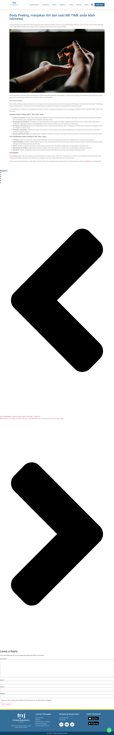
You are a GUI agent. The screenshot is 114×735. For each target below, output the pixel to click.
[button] (92, 4)
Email (2, 686)
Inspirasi (78, 5)
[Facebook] (67, 724)
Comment (3, 658)
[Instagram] (61, 724)
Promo (71, 5)
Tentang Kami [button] (34, 5)
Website (2, 693)
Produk (54, 5)
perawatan (88, 161)
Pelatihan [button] (62, 5)
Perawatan (45, 5)
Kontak (86, 5)
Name (2, 680)
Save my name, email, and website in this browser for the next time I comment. (26, 700)
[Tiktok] (72, 724)
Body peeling (13, 156)
